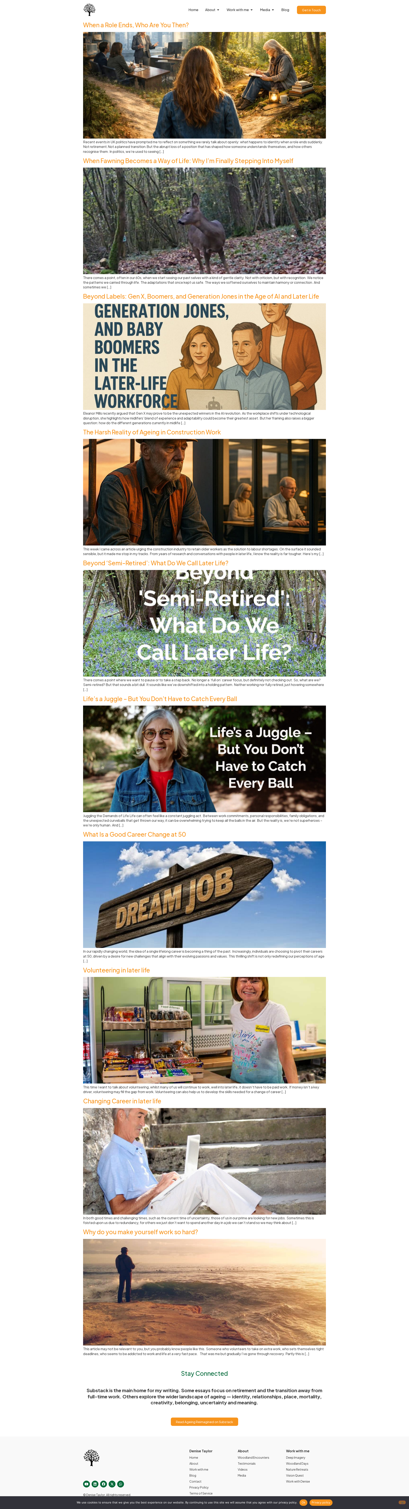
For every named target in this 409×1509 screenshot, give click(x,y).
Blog (192, 1475)
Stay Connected (204, 1373)
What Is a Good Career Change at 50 (134, 834)
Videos (243, 1469)
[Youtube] (86, 1484)
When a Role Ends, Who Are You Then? (136, 25)
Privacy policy (321, 1502)
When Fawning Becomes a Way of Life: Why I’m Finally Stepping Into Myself (188, 160)
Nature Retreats (297, 1469)
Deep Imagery (295, 1457)
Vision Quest (295, 1475)
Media (242, 1475)
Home (193, 1457)
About (193, 1463)
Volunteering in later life (116, 970)
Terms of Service (201, 1493)
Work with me (198, 1469)
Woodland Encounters (253, 1457)
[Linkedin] (95, 1484)
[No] (402, 1502)
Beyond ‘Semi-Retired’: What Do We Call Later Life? (155, 563)
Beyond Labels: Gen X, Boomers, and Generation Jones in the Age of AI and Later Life (201, 296)
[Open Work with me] (251, 9)
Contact (195, 1481)
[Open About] (218, 9)
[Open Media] (273, 9)
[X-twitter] (112, 1484)
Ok (303, 1502)
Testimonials (247, 1463)
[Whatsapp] (120, 1484)
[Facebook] (103, 1484)
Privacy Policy (199, 1487)
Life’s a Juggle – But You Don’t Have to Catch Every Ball (160, 698)
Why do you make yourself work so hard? (140, 1232)
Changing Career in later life (122, 1101)
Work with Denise (298, 1481)
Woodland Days (297, 1463)
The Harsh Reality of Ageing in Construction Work (152, 432)
